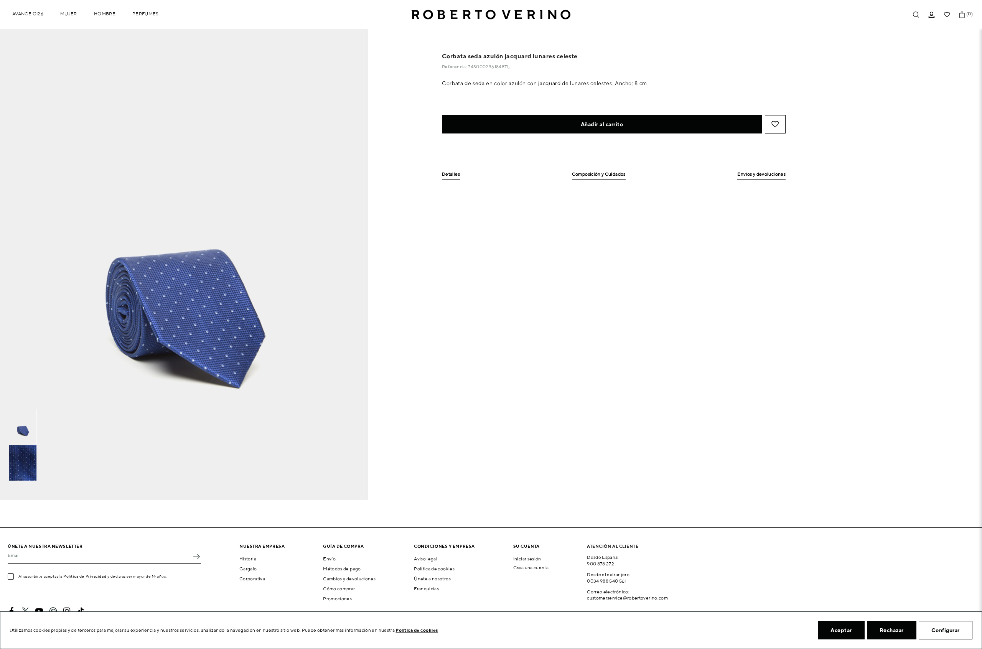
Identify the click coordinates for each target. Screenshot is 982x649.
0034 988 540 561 (606, 581)
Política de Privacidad (84, 576)
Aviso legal (425, 559)
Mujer (68, 13)
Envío (329, 559)
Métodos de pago (342, 569)
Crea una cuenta (531, 567)
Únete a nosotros (432, 578)
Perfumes (145, 13)
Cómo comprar (339, 588)
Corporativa (252, 578)
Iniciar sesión (527, 559)
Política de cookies (434, 569)
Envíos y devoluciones (761, 174)
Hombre (104, 13)
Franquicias (426, 588)
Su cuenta (526, 546)
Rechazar (892, 630)
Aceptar (841, 630)
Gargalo (248, 569)
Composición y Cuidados (599, 174)
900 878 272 (600, 564)
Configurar (945, 630)
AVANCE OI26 (27, 13)
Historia (247, 559)
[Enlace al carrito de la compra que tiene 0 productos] (962, 15)
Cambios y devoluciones (349, 578)
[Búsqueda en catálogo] (916, 15)
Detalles (451, 174)
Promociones (337, 598)
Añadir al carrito (602, 124)
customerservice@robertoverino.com (627, 598)
